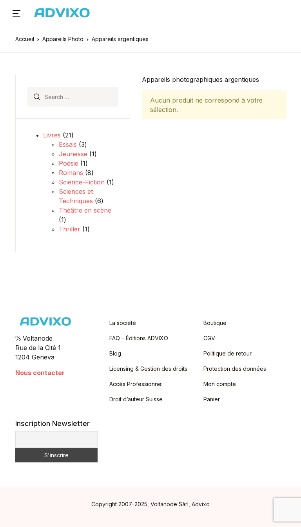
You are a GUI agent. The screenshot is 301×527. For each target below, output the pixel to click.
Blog (115, 353)
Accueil (24, 39)
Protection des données (234, 368)
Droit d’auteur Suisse (136, 399)
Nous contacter (40, 373)
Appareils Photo (62, 39)
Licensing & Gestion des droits (148, 368)
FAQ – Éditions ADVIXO (138, 338)
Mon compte (219, 384)
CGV (209, 338)
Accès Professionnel (136, 384)
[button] (16, 13)
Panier (211, 399)
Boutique (215, 322)
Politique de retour (227, 353)
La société (122, 322)
